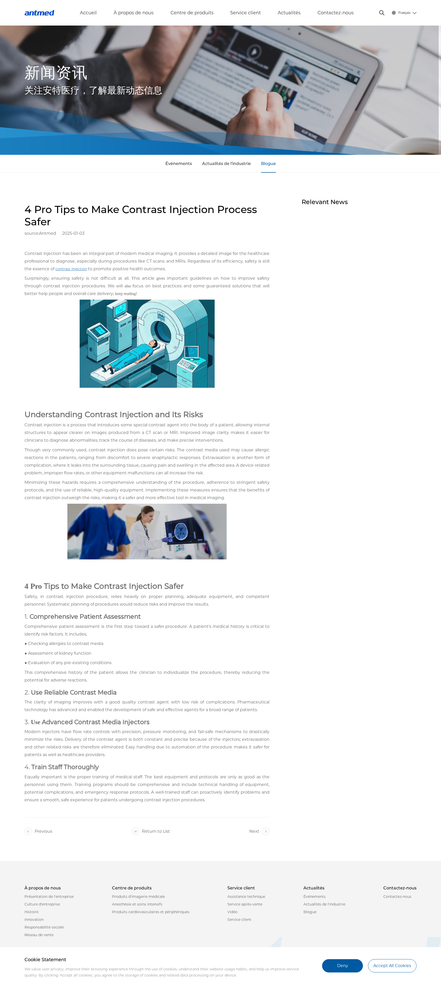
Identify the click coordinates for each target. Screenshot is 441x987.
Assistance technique (246, 896)
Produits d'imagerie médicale (138, 896)
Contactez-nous (335, 13)
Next (254, 831)
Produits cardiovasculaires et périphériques (150, 912)
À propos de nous (134, 13)
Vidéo (232, 912)
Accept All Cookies (392, 965)
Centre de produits (192, 13)
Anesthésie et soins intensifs (137, 904)
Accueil (88, 13)
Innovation (34, 919)
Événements (178, 163)
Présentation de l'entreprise (49, 896)
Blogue (268, 163)
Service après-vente (244, 904)
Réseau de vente (39, 935)
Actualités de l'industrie (226, 163)
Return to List (156, 831)
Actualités (289, 13)
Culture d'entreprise (42, 904)
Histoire (31, 912)
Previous (43, 831)
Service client (245, 13)
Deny (342, 965)
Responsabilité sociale (44, 927)
